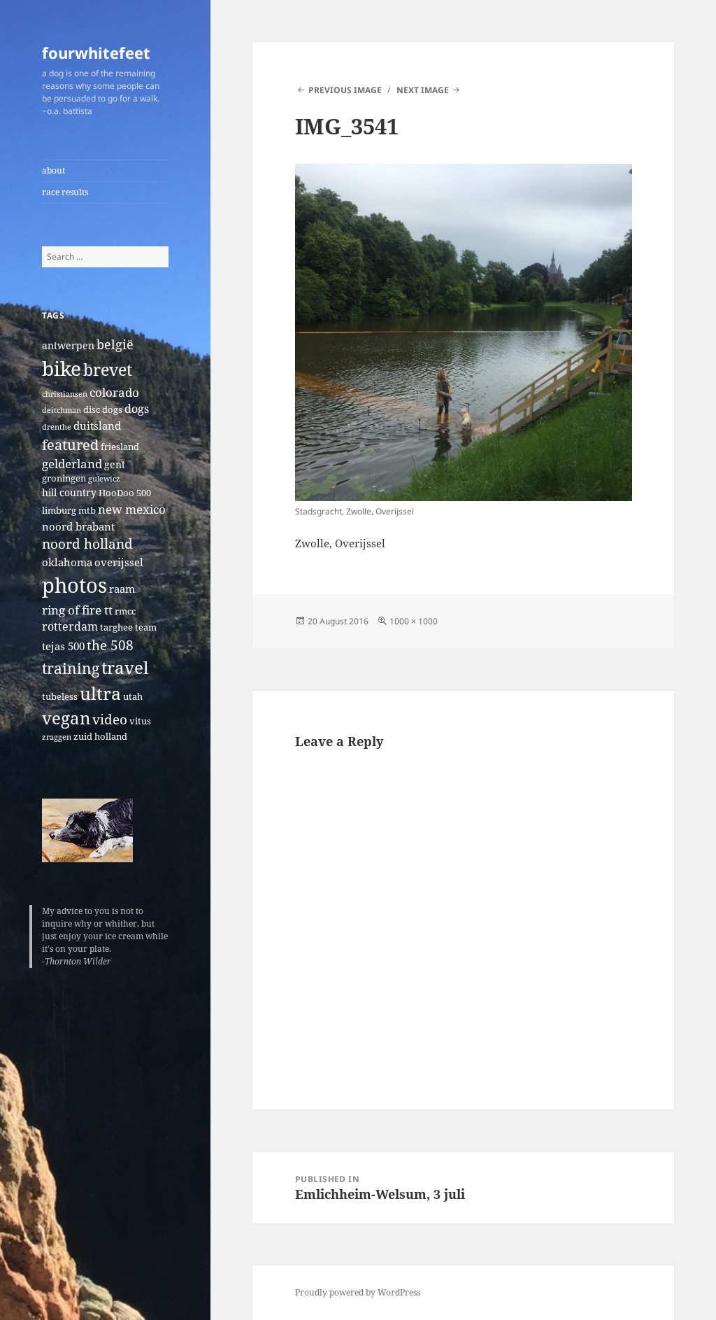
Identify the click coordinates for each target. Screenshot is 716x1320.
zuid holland (100, 737)
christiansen (64, 394)
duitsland (97, 426)
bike (61, 368)
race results (65, 192)
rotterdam (70, 626)
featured (70, 444)
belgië (115, 344)
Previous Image (345, 90)
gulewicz (104, 479)
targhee (116, 627)
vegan (66, 718)
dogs (136, 408)
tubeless (60, 697)
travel (124, 667)
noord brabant (78, 526)
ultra (100, 693)
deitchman (61, 410)
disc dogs (102, 410)
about (53, 170)
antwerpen (68, 345)
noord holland (87, 543)
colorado (114, 392)
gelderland (72, 464)
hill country (69, 492)
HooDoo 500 (125, 493)
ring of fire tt (77, 610)
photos (74, 585)
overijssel (118, 562)
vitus (140, 721)
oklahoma (67, 562)
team (146, 627)
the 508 (110, 645)
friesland (120, 447)
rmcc (125, 611)
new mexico (132, 509)
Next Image (422, 90)
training (70, 668)
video (109, 719)
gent (114, 464)
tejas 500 (63, 646)
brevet (107, 369)
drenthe (56, 427)
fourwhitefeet (96, 52)
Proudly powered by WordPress (357, 1292)
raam (122, 589)
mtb (87, 511)
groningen (64, 478)
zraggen (56, 737)
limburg (59, 511)
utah (133, 697)
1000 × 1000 (413, 621)
